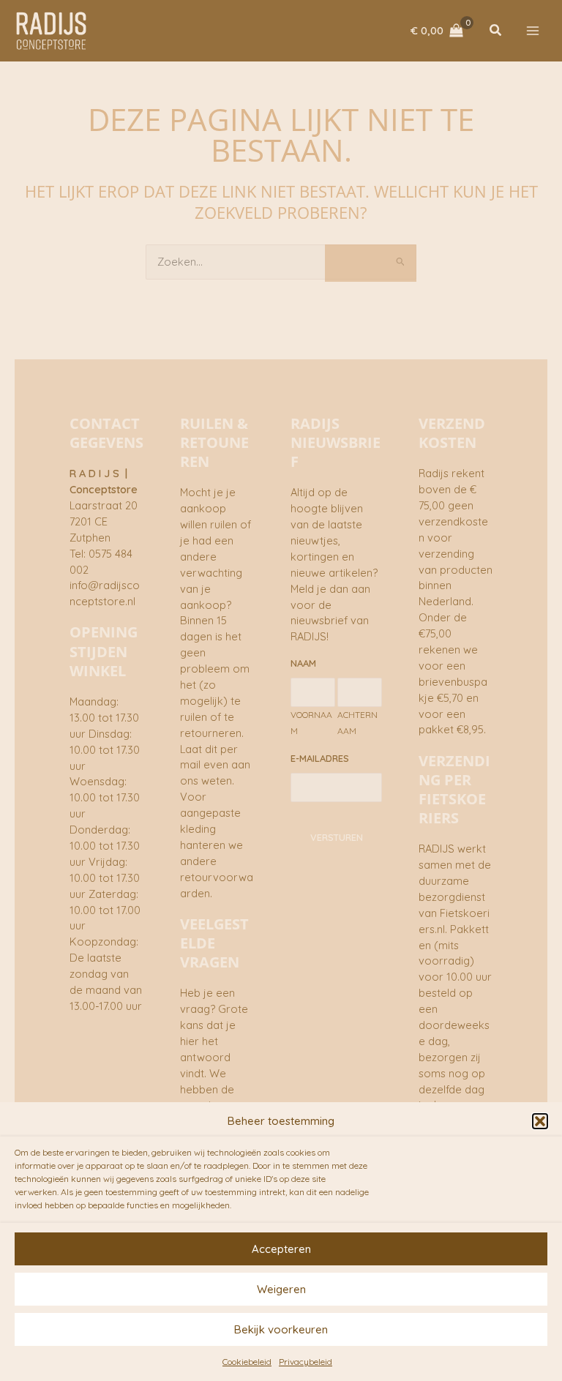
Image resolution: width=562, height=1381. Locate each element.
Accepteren (281, 1249)
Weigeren (281, 1289)
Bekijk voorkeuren (281, 1329)
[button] (540, 1121)
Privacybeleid (305, 1361)
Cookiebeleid (246, 1361)
